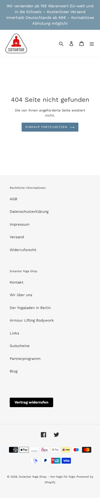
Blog (13, 371)
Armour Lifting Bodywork (32, 320)
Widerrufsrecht (23, 250)
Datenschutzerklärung (29, 211)
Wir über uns (21, 295)
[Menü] (92, 43)
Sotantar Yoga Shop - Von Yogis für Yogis (47, 476)
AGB (13, 199)
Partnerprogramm (25, 358)
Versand (17, 237)
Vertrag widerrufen (31, 402)
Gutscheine (20, 346)
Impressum (19, 224)
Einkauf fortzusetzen (46, 127)
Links (14, 333)
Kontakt (16, 282)
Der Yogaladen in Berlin (30, 308)
